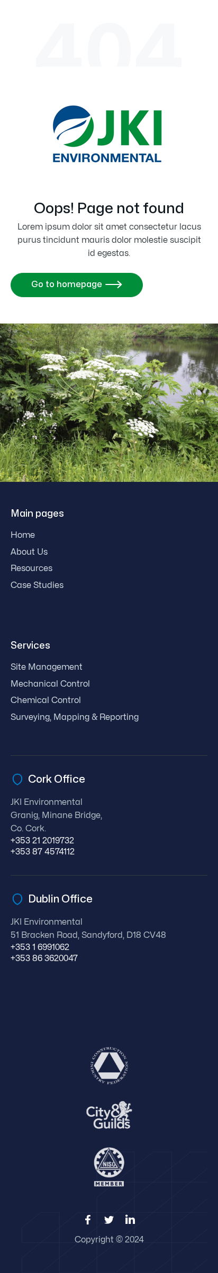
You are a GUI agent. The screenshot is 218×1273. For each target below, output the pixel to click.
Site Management (47, 667)
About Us (29, 552)
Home (23, 535)
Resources (31, 568)
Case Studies (37, 585)
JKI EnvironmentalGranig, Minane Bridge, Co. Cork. (56, 815)
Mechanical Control (50, 684)
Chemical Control (46, 700)
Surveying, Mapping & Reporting (75, 717)
